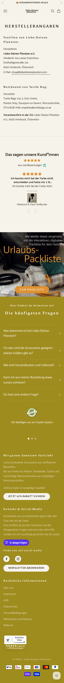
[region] (32, 420)
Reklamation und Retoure (17, 619)
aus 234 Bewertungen (30, 165)
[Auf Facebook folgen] (6, 559)
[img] (32, 160)
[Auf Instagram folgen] (18, 559)
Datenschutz (10, 606)
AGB (5, 600)
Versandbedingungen (15, 613)
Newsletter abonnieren (26, 568)
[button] (29, 211)
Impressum (9, 594)
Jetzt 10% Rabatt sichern (26, 496)
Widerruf (8, 625)
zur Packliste (32, 290)
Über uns (8, 588)
